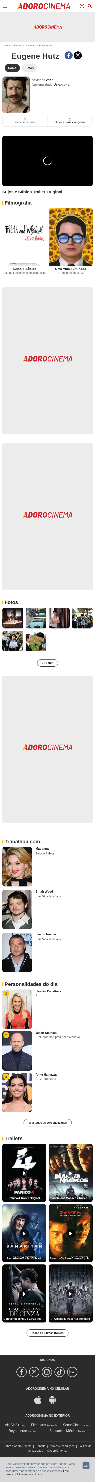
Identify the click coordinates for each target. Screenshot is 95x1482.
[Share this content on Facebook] (69, 55)
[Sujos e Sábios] (24, 237)
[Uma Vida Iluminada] (71, 237)
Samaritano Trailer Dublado (24, 1258)
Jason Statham (46, 1033)
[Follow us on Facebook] (22, 1372)
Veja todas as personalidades (47, 1122)
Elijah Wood (44, 891)
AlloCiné (11, 1425)
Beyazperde (18, 1431)
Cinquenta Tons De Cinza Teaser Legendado (24, 1318)
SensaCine (71, 1425)
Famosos (19, 45)
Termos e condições (61, 1446)
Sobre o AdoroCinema (18, 1446)
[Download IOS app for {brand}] (40, 1400)
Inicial (8, 45)
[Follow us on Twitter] (35, 1372)
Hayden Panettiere (48, 991)
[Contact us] (73, 1372)
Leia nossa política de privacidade (37, 1472)
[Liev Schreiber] (17, 952)
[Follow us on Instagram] (47, 1372)
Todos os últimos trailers (47, 1333)
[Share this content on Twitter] (78, 55)
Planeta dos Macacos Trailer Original (71, 1198)
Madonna (42, 848)
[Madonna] (17, 866)
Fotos (11, 602)
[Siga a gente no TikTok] (60, 1372)
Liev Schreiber (46, 934)
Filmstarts (38, 1425)
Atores (31, 45)
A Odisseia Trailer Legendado (70, 1318)
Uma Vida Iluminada (70, 269)
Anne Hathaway (46, 1074)
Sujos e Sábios (24, 269)
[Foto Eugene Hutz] (12, 618)
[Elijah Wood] (17, 909)
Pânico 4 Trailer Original (24, 1198)
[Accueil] (43, 6)
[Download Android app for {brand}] (54, 1400)
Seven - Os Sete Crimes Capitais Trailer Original (71, 1258)
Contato (40, 1446)
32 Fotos (47, 663)
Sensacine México (63, 1431)
